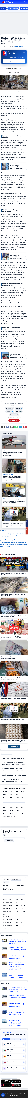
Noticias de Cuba (14, 530)
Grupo (22, 1039)
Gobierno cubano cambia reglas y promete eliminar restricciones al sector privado (11, 636)
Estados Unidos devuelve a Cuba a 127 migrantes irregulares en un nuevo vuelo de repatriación (14, 775)
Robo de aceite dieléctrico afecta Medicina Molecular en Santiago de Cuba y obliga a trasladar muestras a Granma (14, 757)
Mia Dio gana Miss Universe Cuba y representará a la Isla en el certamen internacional (17, 956)
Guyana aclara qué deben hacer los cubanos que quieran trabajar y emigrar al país (18, 989)
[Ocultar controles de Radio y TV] (27, 519)
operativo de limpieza (5, 536)
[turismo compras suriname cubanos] (5, 988)
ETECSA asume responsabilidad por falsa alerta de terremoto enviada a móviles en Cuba (13, 763)
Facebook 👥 (10, 411)
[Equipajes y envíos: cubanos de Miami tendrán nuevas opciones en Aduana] (14, 710)
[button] (27, 523)
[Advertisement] (14, 23)
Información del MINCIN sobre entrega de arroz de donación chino (13, 699)
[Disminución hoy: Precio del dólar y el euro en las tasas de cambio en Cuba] (14, 606)
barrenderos (13, 533)
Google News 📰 (14, 414)
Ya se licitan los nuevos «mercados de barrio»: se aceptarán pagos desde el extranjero (13, 678)
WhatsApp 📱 (9, 408)
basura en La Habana (22, 533)
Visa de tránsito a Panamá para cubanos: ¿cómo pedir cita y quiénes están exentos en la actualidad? (17, 1013)
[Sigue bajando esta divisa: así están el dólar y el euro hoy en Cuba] (14, 585)
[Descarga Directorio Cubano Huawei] (16, 1086)
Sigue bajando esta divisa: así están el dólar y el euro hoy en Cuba (13, 595)
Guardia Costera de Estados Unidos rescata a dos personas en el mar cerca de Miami (17, 949)
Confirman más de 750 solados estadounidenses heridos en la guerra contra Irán (12, 780)
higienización (18, 535)
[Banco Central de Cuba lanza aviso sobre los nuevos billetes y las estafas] (14, 647)
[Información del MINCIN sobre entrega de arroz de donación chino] (14, 689)
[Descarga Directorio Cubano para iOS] (6, 1082)
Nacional (7, 530)
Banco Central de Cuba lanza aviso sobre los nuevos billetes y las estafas (12, 657)
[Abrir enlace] (5, 940)
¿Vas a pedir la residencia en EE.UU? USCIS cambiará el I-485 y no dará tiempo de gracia (18, 975)
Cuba (3, 530)
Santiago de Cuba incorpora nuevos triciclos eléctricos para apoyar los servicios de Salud (12, 769)
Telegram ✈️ (19, 408)
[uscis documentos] (5, 975)
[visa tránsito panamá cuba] (5, 1012)
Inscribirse (7, 1039)
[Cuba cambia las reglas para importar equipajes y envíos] (14, 564)
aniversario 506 (5, 533)
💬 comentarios (14, 420)
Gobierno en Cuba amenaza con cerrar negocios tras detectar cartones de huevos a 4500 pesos (13, 741)
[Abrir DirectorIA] (3, 1095)
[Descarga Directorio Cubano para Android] (16, 1082)
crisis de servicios (4, 535)
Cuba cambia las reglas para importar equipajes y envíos (13, 574)
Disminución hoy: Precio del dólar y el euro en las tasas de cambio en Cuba (13, 615)
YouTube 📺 (19, 411)
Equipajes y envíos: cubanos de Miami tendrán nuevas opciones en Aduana (12, 720)
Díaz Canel (12, 535)
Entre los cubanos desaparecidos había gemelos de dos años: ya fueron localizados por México (17, 1022)
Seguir (14, 1039)
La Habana (24, 535)
